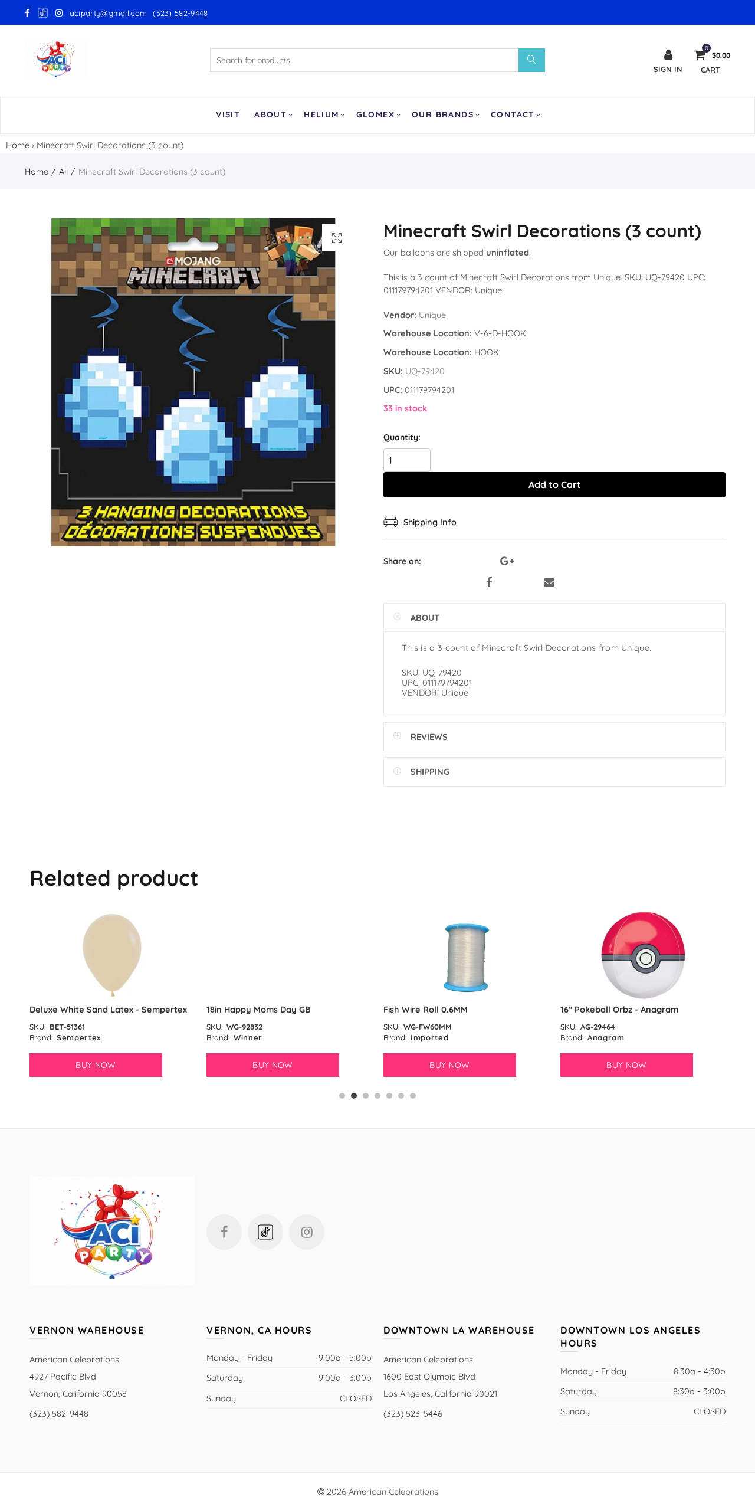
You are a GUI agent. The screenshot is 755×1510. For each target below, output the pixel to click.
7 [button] (413, 1096)
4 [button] (377, 1096)
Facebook (489, 582)
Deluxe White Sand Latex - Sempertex (108, 1009)
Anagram (606, 1037)
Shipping (430, 771)
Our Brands (443, 114)
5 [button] (389, 1096)
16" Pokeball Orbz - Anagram (619, 1009)
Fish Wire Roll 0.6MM (425, 1009)
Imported (429, 1037)
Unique (432, 314)
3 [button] (366, 1096)
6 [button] (401, 1096)
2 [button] (354, 1096)
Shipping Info (430, 522)
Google (43, 12)
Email (549, 582)
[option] (112, 994)
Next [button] (723, 1005)
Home (17, 144)
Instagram (306, 1232)
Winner (248, 1037)
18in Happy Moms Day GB (258, 1009)
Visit (228, 114)
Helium (321, 114)
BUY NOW (96, 1065)
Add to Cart (554, 484)
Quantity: (402, 438)
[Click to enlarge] (337, 237)
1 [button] (342, 1096)
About (270, 114)
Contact (513, 114)
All (63, 171)
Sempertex (79, 1037)
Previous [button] (31, 1005)
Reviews (429, 736)
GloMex (375, 114)
